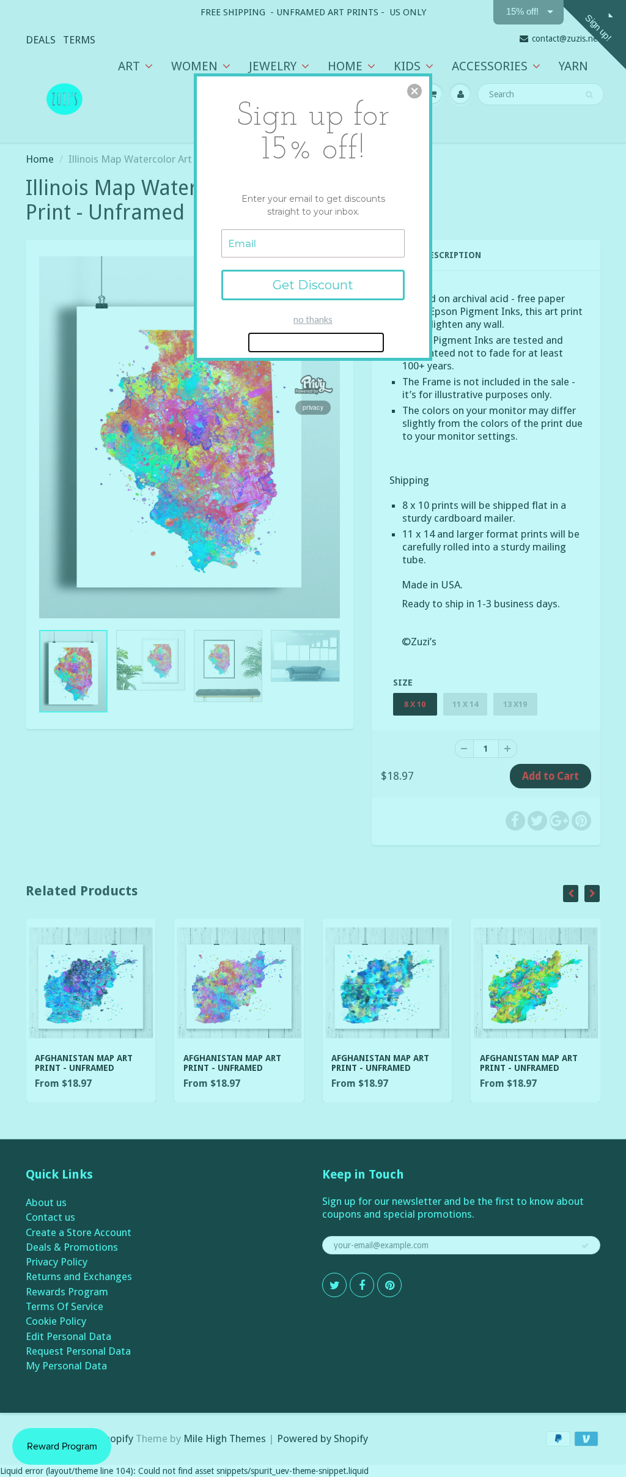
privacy (313, 407)
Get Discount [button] (313, 285)
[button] (414, 91)
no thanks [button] (313, 319)
